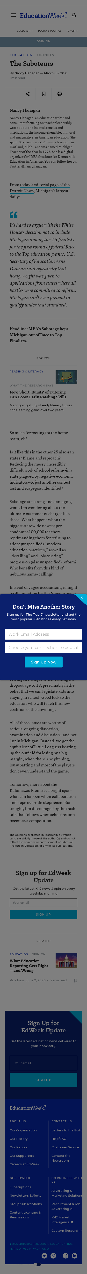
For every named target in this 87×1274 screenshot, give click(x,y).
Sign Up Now (43, 662)
